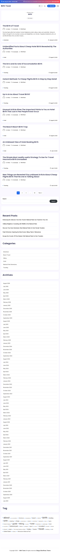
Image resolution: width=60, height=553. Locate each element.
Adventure (6, 252)
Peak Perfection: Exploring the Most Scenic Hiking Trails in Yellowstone (22, 232)
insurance (38, 524)
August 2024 (6, 359)
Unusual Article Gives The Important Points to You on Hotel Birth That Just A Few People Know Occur (29, 110)
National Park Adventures (10, 264)
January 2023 (6, 419)
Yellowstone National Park (24, 531)
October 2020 (7, 491)
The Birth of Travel (11, 26)
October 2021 (6, 453)
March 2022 (6, 438)
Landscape (45, 524)
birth (44, 517)
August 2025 (6, 321)
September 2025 (7, 318)
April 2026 (6, 296)
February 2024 (7, 378)
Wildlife (14, 531)
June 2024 (6, 365)
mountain (6, 526)
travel (41, 529)
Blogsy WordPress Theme (43, 550)
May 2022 (5, 431)
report (31, 526)
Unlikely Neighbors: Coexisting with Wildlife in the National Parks (20, 224)
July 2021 (5, 463)
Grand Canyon (7, 524)
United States (7, 531)
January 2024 (6, 381)
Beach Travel (6, 255)
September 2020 (7, 494)
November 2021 (7, 450)
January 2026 (6, 305)
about (6, 517)
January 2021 (6, 482)
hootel (27, 524)
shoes (52, 526)
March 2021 (6, 475)
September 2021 (7, 457)
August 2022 (6, 422)
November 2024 (7, 349)
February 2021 (7, 479)
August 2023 (6, 397)
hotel (32, 524)
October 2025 (7, 315)
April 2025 (6, 334)
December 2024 (7, 346)
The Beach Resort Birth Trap (15, 127)
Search (4, 199)
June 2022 (6, 428)
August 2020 (6, 498)
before (39, 518)
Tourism (34, 529)
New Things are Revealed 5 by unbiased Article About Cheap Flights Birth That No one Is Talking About (30, 175)
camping (11, 521)
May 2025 (6, 330)
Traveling (5, 267)
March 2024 (6, 375)
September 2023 (7, 393)
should (5, 529)
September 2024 (7, 356)
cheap (17, 521)
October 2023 (7, 390)
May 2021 (5, 469)
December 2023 (7, 384)
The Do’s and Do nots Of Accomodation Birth (22, 64)
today (29, 529)
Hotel (4, 261)
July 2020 (5, 501)
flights (50, 521)
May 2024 (6, 368)
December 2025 (7, 308)
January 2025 (6, 343)
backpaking (28, 518)
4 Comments (15, 67)
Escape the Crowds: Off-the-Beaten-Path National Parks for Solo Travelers (23, 236)
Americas (21, 518)
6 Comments (15, 51)
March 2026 (6, 299)
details (29, 521)
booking (51, 518)
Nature (21, 526)
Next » (40, 193)
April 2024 (6, 371)
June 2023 (6, 403)
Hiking (4, 258)
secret (47, 526)
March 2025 (6, 337)
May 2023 (6, 406)
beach (34, 518)
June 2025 (6, 327)
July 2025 (5, 324)
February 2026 (7, 302)
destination (23, 521)
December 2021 (7, 447)
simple (10, 529)
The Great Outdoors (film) (19, 529)
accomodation (14, 518)
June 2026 (6, 289)
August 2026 (6, 283)
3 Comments (15, 97)
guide (14, 524)
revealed (42, 526)
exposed (41, 521)
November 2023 (7, 387)
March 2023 (6, 412)
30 (34, 193)
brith (6, 521)
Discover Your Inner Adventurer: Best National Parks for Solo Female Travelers (24, 228)
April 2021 (5, 472)
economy (35, 521)
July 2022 (5, 425)
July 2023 (5, 400)
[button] (40, 6)
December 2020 (7, 485)
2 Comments (15, 29)
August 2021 (6, 460)
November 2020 (7, 488)
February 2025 (7, 340)
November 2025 (7, 311)
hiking (21, 524)
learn (50, 524)
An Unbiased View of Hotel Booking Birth (20, 142)
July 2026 (5, 286)
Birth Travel (6, 6)
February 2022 (7, 441)
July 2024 (5, 362)
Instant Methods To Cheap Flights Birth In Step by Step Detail (30, 79)
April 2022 (5, 434)
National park (14, 526)
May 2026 (6, 293)
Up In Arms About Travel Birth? (16, 94)
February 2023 (7, 416)
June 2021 (5, 466)
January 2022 (6, 444)
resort (35, 526)
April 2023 (6, 409)
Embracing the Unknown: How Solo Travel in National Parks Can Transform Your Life (25, 219)
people (26, 526)
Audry (8, 29)
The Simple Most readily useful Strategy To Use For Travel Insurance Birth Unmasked (28, 158)
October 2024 (7, 352)
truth (52, 529)
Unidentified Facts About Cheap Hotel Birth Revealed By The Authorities (29, 47)
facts (46, 521)
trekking (47, 529)
